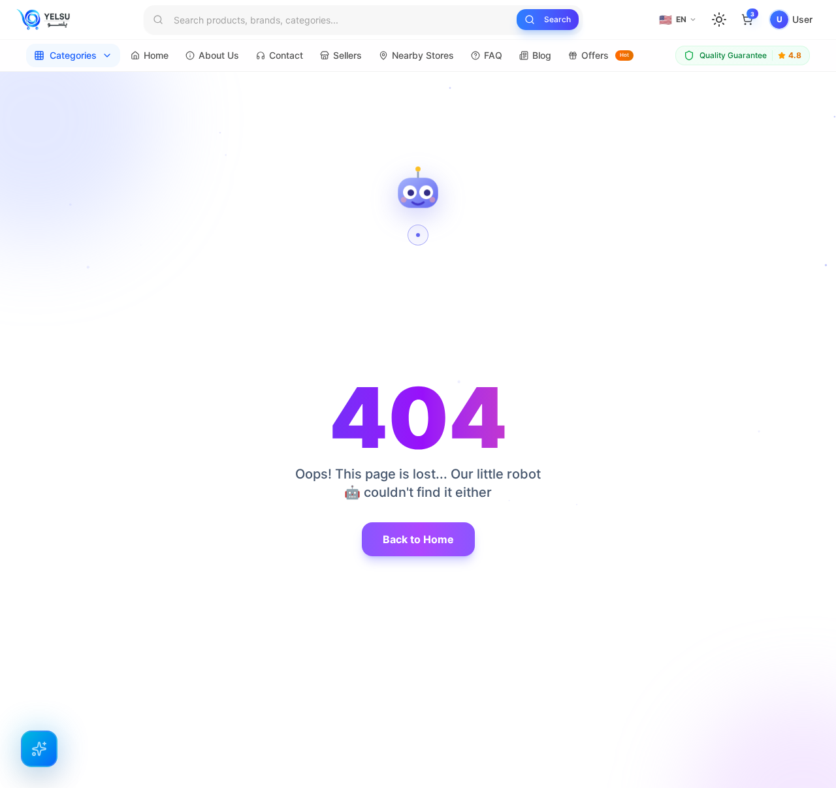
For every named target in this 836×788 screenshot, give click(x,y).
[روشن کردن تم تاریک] (719, 20)
